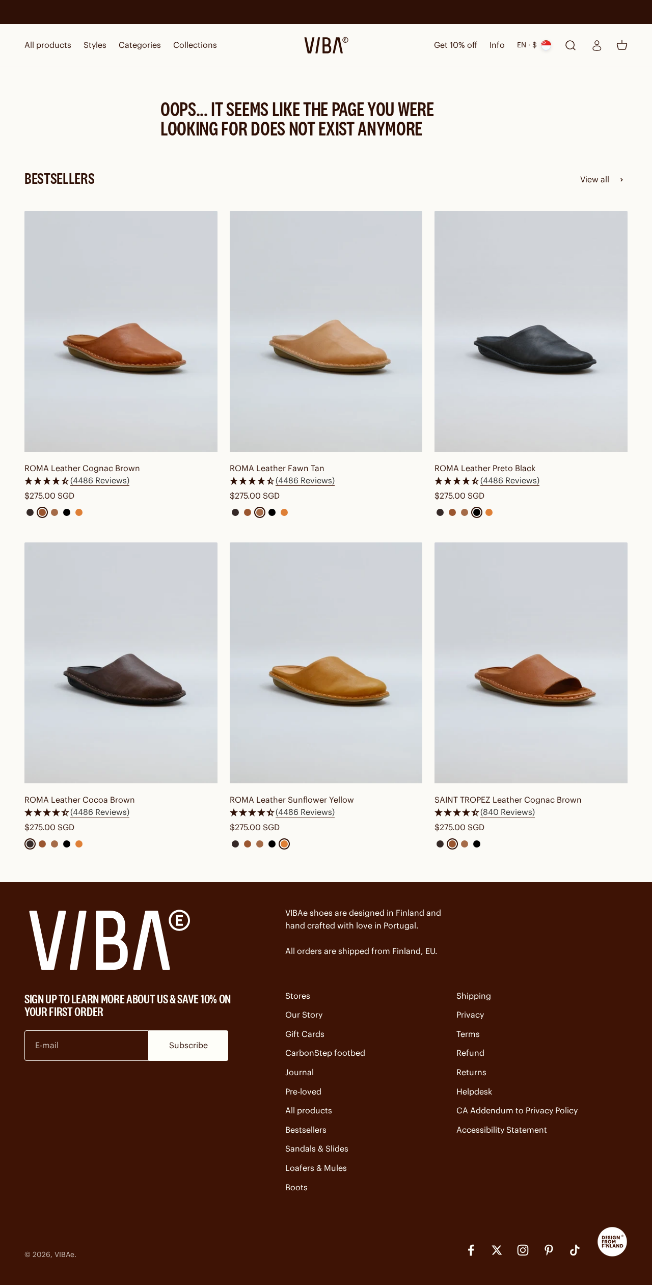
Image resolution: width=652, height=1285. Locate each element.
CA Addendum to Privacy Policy (517, 1110)
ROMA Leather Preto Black (484, 468)
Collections (195, 45)
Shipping (473, 996)
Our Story (303, 1014)
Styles (95, 45)
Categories (140, 45)
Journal (299, 1072)
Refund (470, 1053)
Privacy (470, 1014)
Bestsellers (306, 1130)
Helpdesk (474, 1091)
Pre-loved (303, 1091)
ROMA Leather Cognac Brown (82, 468)
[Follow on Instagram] (523, 1250)
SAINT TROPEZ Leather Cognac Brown (508, 800)
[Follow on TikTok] (575, 1250)
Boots (296, 1187)
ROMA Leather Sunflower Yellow (292, 800)
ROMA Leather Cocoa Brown (79, 800)
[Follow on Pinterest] (549, 1250)
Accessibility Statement (501, 1130)
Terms (468, 1034)
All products (47, 45)
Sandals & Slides (316, 1148)
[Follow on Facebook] (471, 1250)
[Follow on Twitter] (497, 1250)
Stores (297, 996)
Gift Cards (304, 1034)
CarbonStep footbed (325, 1053)
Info (497, 45)
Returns (471, 1072)
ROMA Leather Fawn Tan (277, 468)
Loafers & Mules (316, 1168)
